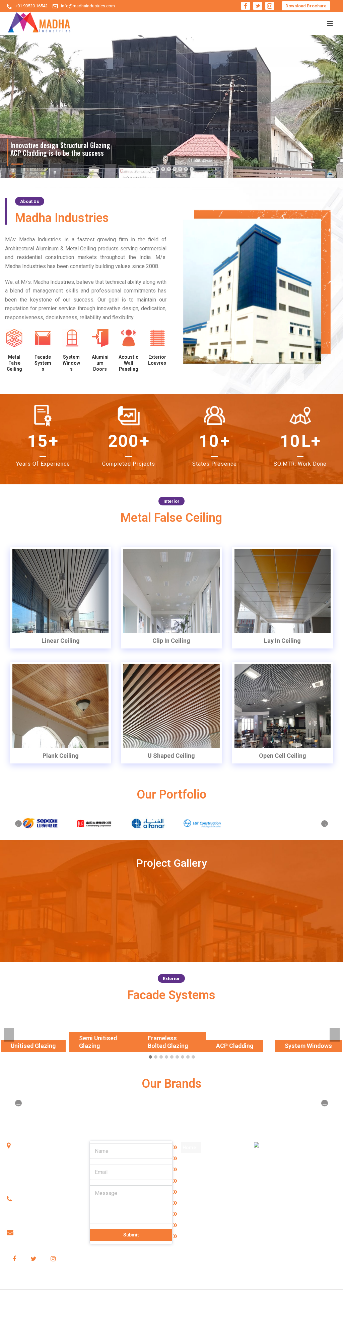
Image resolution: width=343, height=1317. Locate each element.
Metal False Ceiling (14, 363)
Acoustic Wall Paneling (128, 363)
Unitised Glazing (33, 1045)
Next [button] (324, 823)
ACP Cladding (234, 1045)
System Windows (71, 363)
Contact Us (194, 1169)
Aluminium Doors (100, 363)
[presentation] (9, 1035)
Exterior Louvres (200, 1236)
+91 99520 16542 (31, 5)
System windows (201, 1203)
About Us (192, 1158)
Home (189, 1147)
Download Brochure (306, 5)
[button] (150, 1057)
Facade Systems (43, 363)
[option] (37, 823)
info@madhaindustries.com (88, 5)
